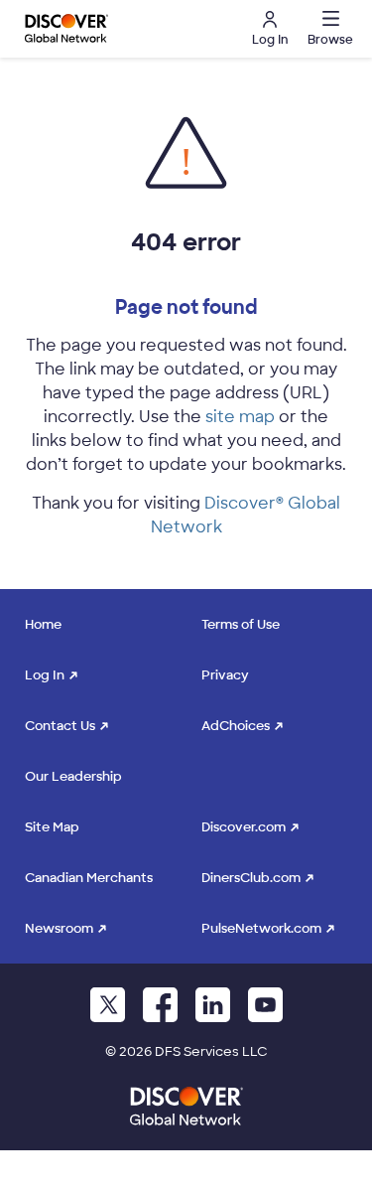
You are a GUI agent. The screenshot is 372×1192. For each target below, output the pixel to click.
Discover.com (243, 827)
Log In (44, 675)
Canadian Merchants (89, 877)
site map (240, 416)
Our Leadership (73, 776)
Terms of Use (240, 624)
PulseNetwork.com (261, 928)
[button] (327, 29)
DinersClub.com (251, 877)
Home (43, 624)
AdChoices (235, 725)
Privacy (225, 675)
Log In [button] (270, 40)
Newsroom (59, 928)
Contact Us (60, 725)
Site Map (52, 827)
